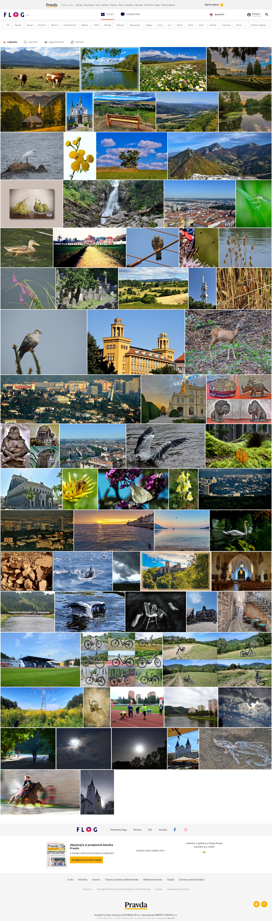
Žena (121, 5)
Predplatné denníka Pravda (86, 860)
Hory (160, 25)
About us (87, 889)
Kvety (191, 25)
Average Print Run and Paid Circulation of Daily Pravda (123, 889)
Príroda (107, 25)
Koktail (105, 5)
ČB (7, 25)
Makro (85, 25)
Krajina (149, 25)
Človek (18, 25)
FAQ (150, 829)
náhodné (79, 42)
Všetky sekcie (212, 4)
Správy (79, 5)
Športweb (89, 5)
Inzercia (96, 879)
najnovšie (32, 42)
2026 (96, 25)
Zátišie (212, 25)
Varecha (129, 5)
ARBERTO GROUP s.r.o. (166, 915)
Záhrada (138, 5)
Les (170, 25)
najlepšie (12, 42)
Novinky (137, 829)
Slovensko (135, 25)
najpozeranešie (56, 42)
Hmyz (239, 25)
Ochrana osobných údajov (191, 879)
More (179, 25)
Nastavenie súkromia (178, 889)
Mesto (54, 25)
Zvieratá (226, 25)
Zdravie (113, 5)
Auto (97, 5)
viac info (171, 918)
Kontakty (83, 879)
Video (157, 5)
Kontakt (163, 829)
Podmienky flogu (118, 829)
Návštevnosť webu (152, 879)
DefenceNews (168, 5)
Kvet (201, 25)
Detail (30, 25)
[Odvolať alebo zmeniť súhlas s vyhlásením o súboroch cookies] (256, 904)
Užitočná (148, 5)
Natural (120, 25)
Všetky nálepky (258, 25)
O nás (70, 879)
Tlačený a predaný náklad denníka (122, 879)
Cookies (159, 889)
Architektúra (69, 25)
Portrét (42, 25)
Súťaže (170, 879)
